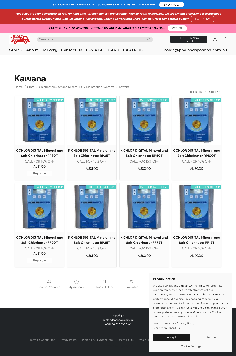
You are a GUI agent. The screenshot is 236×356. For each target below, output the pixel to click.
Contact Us (71, 50)
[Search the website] (148, 39)
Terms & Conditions (42, 339)
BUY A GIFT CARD (102, 50)
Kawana (124, 87)
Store (15, 50)
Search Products (49, 287)
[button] (171, 4)
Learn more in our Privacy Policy (174, 323)
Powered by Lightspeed (118, 346)
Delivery (49, 50)
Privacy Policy (68, 339)
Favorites (132, 287)
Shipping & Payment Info (97, 339)
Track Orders (104, 287)
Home (19, 87)
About (32, 50)
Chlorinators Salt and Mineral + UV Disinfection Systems (76, 87)
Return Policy (125, 339)
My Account (76, 287)
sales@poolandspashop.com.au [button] (195, 50)
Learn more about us (166, 328)
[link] (191, 344)
